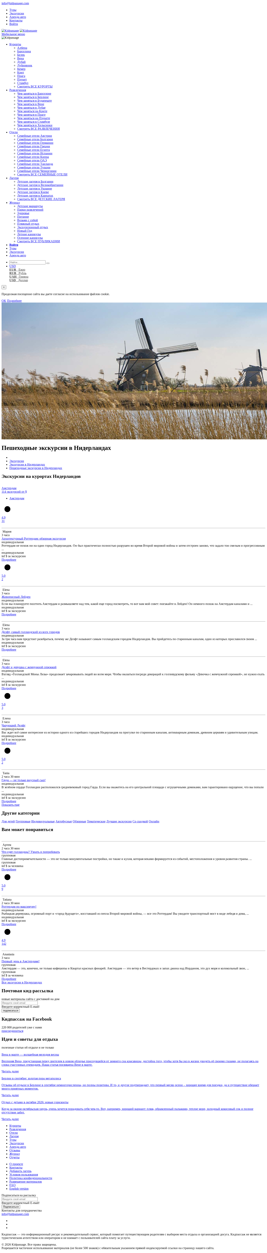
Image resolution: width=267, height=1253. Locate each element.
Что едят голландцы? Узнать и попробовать (31, 852)
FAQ (12, 1185)
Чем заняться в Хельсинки (34, 125)
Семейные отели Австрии (34, 135)
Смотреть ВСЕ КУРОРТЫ (35, 86)
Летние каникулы (29, 234)
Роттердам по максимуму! (19, 906)
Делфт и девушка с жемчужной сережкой (29, 667)
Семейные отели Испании (34, 153)
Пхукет (22, 79)
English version (19, 1188)
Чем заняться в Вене (30, 104)
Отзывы (14, 1150)
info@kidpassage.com (15, 3)
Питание (23, 216)
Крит (20, 72)
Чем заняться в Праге (31, 114)
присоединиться (12, 1031)
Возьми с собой (27, 220)
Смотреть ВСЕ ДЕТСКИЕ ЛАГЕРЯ (41, 199)
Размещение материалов (25, 1181)
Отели (13, 132)
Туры (12, 10)
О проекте (16, 1164)
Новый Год (24, 230)
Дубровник (24, 65)
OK (4, 300)
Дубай (21, 62)
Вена (20, 58)
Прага (21, 76)
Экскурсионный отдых (32, 227)
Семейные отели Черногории (36, 171)
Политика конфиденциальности (30, 1178)
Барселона (24, 51)
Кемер (21, 69)
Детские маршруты (30, 206)
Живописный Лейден (16, 596)
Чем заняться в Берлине (33, 97)
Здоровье (23, 213)
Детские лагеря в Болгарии (35, 181)
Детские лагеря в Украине (34, 188)
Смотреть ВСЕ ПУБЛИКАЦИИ (38, 241)
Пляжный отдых (28, 223)
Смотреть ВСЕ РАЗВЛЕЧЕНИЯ (38, 128)
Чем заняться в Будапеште (34, 100)
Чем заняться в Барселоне (34, 93)
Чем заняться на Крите (32, 111)
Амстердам (16, 498)
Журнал (14, 202)
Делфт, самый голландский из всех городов (31, 632)
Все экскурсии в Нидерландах (22, 982)
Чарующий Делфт (13, 725)
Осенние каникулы (30, 237)
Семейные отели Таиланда (35, 164)
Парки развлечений (30, 209)
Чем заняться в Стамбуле (33, 121)
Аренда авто (17, 17)
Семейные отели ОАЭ (32, 160)
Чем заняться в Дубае (31, 107)
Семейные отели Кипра (33, 157)
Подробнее (14, 300)
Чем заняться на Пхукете (33, 118)
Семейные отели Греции (33, 146)
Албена (22, 47)
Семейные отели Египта (33, 149)
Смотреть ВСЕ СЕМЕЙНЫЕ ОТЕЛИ (42, 174)
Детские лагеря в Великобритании (40, 185)
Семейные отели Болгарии (35, 139)
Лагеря (14, 178)
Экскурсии (16, 13)
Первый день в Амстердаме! (20, 961)
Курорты (15, 44)
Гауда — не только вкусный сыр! (24, 780)
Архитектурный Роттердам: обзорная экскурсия (34, 538)
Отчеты (14, 1157)
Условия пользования (23, 1174)
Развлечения (17, 90)
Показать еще (11, 804)
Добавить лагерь (20, 1171)
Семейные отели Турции (33, 167)
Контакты (15, 20)
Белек (21, 54)
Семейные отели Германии (35, 142)
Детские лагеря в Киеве (33, 192)
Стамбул (22, 83)
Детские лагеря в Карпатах (35, 195)
